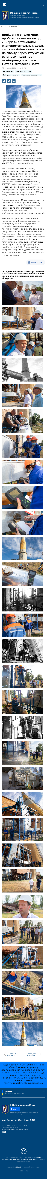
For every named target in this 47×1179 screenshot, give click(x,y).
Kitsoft (18, 1167)
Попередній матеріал (11, 1054)
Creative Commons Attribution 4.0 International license (21, 1158)
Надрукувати (36, 262)
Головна (4, 27)
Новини (14, 27)
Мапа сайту (23, 1171)
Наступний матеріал (32, 1054)
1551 (4, 1132)
